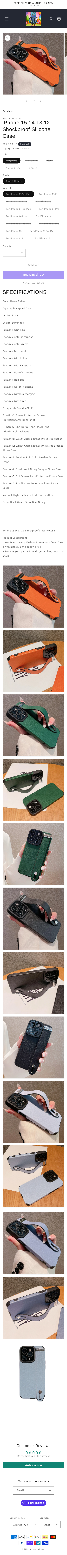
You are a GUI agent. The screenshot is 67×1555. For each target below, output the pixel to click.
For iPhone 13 (15, 231)
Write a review (33, 1465)
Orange (34, 168)
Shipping (6, 148)
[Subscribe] (50, 1491)
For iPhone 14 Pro (51, 209)
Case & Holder (16, 181)
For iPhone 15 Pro (51, 194)
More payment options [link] (33, 282)
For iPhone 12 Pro (18, 239)
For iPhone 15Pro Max (20, 194)
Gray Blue (13, 161)
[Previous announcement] (6, 4)
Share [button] (10, 110)
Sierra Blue (33, 161)
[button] (7, 19)
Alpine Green (15, 168)
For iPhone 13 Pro (51, 224)
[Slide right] (40, 101)
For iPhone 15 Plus (18, 202)
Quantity (7, 246)
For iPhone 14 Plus (18, 216)
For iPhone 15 (45, 202)
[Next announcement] (60, 4)
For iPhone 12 (44, 239)
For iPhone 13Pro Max (20, 224)
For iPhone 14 (45, 216)
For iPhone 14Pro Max (20, 209)
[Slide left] (26, 101)
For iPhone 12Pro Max (44, 231)
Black (51, 161)
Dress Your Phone (37, 1549)
